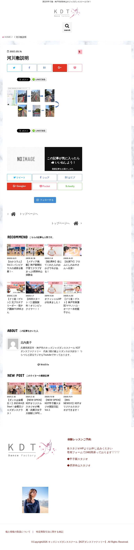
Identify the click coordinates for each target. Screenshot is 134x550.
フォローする (47, 200)
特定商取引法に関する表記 (49, 531)
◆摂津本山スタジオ (79, 465)
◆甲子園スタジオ (77, 459)
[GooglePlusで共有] (60, 67)
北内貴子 (26, 342)
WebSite (44, 364)
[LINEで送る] (39, 79)
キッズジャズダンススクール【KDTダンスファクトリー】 (77, 542)
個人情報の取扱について (17, 531)
